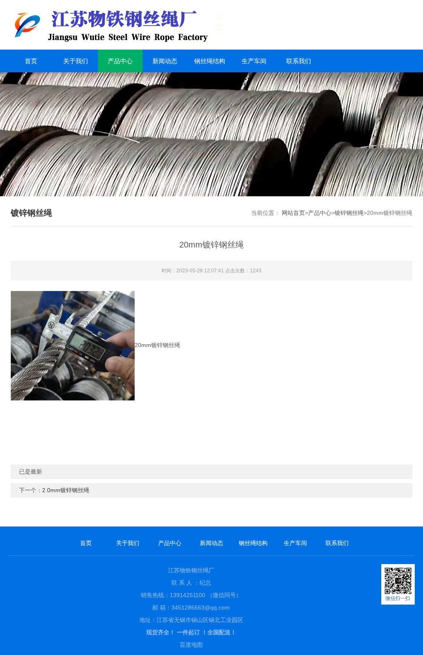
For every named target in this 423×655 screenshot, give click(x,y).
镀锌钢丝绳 (349, 213)
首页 (31, 60)
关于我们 (75, 60)
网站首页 (293, 213)
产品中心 (120, 60)
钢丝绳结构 (209, 60)
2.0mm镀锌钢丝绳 (65, 490)
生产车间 (254, 60)
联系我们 (298, 60)
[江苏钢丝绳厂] (152, 25)
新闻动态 (164, 60)
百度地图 (191, 644)
